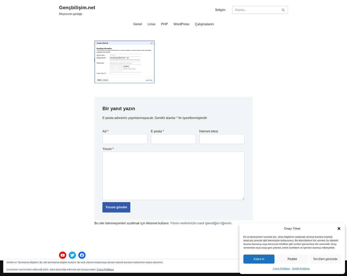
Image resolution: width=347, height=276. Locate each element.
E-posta (157, 131)
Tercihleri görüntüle (325, 259)
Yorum (108, 149)
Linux (151, 24)
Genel (137, 24)
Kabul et (259, 259)
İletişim (220, 10)
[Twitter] (72, 255)
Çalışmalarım (204, 24)
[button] (339, 229)
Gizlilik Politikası (301, 268)
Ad (105, 131)
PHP (164, 24)
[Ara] (283, 10)
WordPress (181, 24)
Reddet (292, 259)
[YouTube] (62, 255)
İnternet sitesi (208, 131)
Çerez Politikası (281, 268)
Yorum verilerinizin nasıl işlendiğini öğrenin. (201, 223)
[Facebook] (82, 255)
